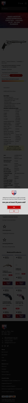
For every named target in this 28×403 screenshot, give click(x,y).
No (14, 211)
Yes (14, 207)
